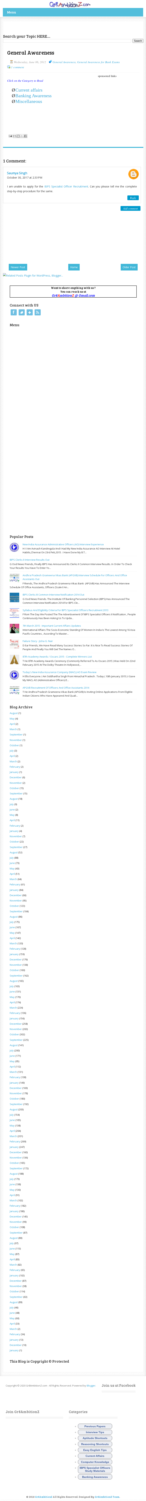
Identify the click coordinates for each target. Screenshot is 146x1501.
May (12, 718)
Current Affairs (95, 1455)
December (16, 777)
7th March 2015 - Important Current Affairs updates (52, 625)
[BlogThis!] (18, 136)
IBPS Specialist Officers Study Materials (95, 1469)
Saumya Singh (17, 173)
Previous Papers (95, 1426)
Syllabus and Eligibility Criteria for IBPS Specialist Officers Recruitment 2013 (65, 610)
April (12, 724)
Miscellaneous (28, 101)
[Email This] (15, 136)
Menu (11, 12)
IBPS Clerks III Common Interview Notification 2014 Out (53, 594)
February (15, 766)
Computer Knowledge (95, 1461)
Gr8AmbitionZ (44, 1497)
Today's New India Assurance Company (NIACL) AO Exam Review (59, 672)
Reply (133, 198)
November (16, 740)
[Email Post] (10, 135)
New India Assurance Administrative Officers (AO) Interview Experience (63, 544)
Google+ (30, 312)
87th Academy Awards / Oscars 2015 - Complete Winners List (57, 656)
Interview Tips (95, 1432)
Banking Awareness (33, 95)
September (16, 734)
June (12, 809)
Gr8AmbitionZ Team (107, 1497)
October (14, 745)
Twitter (22, 312)
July (12, 750)
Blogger (91, 1385)
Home (74, 267)
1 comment (17, 67)
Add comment (130, 208)
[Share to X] (22, 136)
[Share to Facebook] (25, 136)
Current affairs (28, 90)
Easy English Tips (95, 1450)
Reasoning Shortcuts (95, 1444)
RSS (38, 312)
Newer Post (18, 267)
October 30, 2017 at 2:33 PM (24, 177)
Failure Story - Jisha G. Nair (38, 641)
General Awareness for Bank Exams (98, 62)
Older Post (129, 267)
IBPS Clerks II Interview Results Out (29, 559)
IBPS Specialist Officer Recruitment (66, 186)
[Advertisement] (47, 26)
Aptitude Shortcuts (95, 1438)
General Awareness (64, 62)
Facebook (14, 312)
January (14, 772)
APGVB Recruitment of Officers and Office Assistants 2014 (56, 687)
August (14, 713)
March (13, 729)
